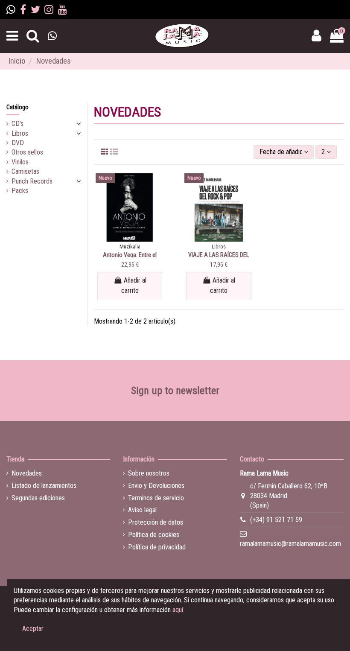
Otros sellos (27, 152)
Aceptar (33, 629)
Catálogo (17, 107)
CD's (17, 124)
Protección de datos (155, 522)
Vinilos (20, 162)
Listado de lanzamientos (44, 486)
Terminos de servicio (156, 498)
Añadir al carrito (133, 285)
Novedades (27, 473)
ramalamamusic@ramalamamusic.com (290, 544)
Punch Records (32, 181)
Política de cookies (153, 535)
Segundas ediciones (38, 498)
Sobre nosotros (148, 473)
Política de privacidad (157, 547)
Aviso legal (142, 510)
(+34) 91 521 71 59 (276, 520)
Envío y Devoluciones (156, 486)
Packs (20, 191)
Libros (20, 133)
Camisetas (25, 171)
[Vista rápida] (130, 238)
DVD (18, 143)
